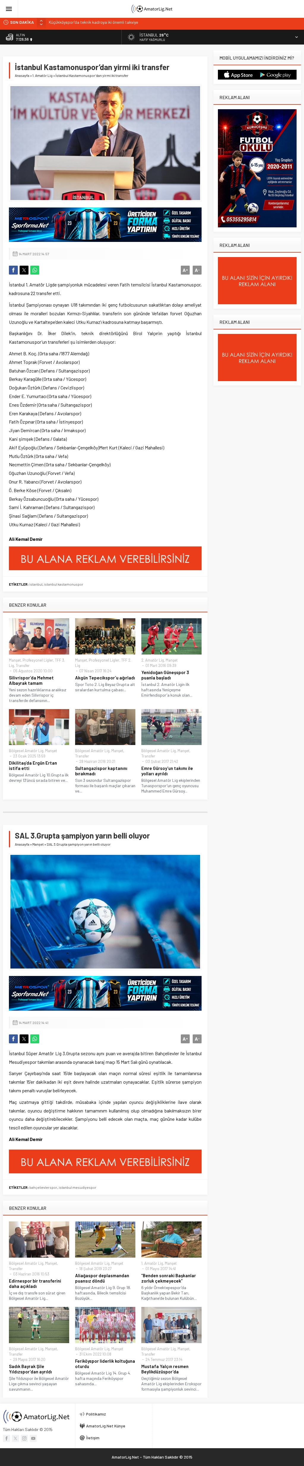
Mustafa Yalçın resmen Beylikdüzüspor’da (165, 1369)
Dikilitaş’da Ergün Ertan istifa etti (33, 765)
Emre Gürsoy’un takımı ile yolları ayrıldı (167, 771)
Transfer (23, 665)
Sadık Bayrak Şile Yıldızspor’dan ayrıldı (30, 1369)
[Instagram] (24, 1438)
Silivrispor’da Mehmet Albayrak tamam (31, 680)
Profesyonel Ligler (38, 660)
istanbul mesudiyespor (77, 1187)
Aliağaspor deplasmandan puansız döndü (102, 1278)
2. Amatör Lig (152, 660)
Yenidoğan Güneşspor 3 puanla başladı (165, 675)
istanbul (35, 584)
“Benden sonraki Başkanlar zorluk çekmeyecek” (168, 1278)
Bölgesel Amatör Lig (26, 750)
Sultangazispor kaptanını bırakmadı (101, 771)
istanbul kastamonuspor (63, 584)
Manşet (15, 660)
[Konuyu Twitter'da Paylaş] (24, 270)
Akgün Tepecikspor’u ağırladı (105, 677)
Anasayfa (22, 75)
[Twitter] (15, 1438)
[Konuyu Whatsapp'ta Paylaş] (34, 270)
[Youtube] (33, 1438)
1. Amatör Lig (42, 75)
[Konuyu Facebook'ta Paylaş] (13, 270)
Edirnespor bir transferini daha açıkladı (35, 1283)
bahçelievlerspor (43, 1187)
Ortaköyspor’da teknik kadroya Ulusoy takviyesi (91, 22)
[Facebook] (6, 1438)
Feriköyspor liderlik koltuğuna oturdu (105, 1363)
